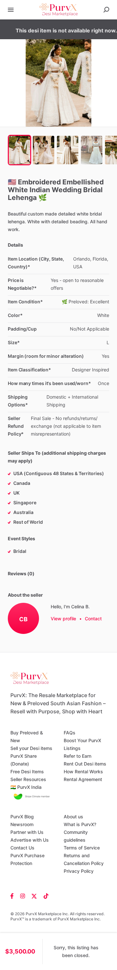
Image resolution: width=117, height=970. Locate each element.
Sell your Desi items (31, 748)
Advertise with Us (29, 840)
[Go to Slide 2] (43, 150)
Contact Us (22, 847)
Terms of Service (82, 847)
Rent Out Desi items (85, 763)
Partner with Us (27, 832)
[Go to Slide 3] (67, 150)
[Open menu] (10, 9)
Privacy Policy (79, 871)
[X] (34, 896)
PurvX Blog (22, 816)
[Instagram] (22, 896)
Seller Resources (28, 779)
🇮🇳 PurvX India (26, 787)
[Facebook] (13, 896)
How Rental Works (83, 771)
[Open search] (106, 9)
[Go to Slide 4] (91, 150)
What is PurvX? (80, 824)
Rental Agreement (83, 779)
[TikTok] (44, 896)
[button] (58, 83)
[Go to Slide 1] (19, 150)
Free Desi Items (27, 771)
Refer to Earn (77, 756)
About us (73, 816)
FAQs (69, 732)
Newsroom (21, 824)
